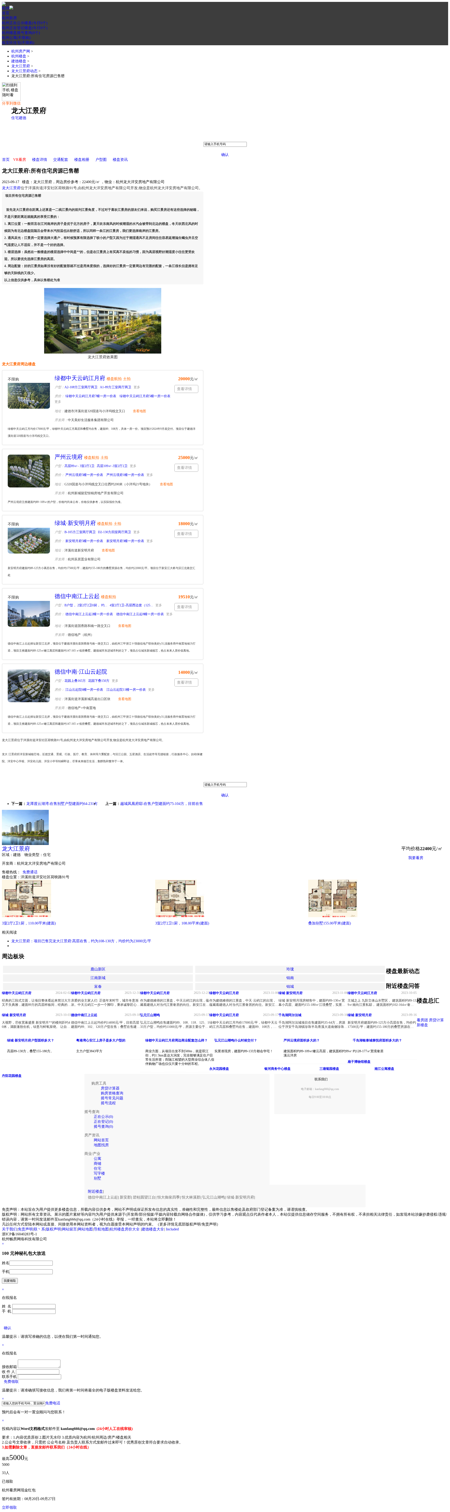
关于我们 (9, 1229)
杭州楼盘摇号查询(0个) (21, 33)
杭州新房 (9, 18)
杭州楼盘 (18, 56)
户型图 (101, 160)
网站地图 (85, 1229)
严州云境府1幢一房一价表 (124, 475)
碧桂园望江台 (144, 1197)
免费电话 (52, 1403)
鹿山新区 (97, 969)
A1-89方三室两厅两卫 (115, 387)
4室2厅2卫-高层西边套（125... (131, 605)
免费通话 (30, 872)
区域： (7, 855)
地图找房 (101, 1145)
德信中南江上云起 (77, 596)
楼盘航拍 (114, 379)
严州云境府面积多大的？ (302, 1040)
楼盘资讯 (120, 160)
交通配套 (60, 160)
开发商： (9, 863)
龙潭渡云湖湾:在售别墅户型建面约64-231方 (62, 804)
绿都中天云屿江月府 (80, 378)
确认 (225, 155)
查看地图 (139, 411)
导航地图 (101, 1229)
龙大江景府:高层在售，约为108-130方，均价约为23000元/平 (101, 941)
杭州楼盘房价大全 (125, 1229)
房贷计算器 (110, 1088)
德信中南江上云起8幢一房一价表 (139, 614)
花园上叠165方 (75, 680)
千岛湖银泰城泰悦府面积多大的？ (377, 1040)
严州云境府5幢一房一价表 (83, 475)
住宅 (15, 118)
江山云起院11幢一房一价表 (125, 689)
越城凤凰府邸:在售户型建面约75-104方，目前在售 (161, 804)
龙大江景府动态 (24, 71)
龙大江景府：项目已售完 (31, 941)
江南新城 (97, 978)
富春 (98, 986)
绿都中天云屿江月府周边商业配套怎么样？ (176, 1040)
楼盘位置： (11, 877)
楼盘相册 (81, 160)
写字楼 (99, 1173)
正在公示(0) (103, 1117)
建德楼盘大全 (153, 1229)
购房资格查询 (112, 1093)
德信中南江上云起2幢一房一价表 (88, 614)
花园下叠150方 (98, 680)
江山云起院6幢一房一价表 (83, 689)
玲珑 (290, 969)
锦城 (290, 986)
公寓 (97, 1159)
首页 (5, 13)
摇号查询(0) (103, 1126)
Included (172, 1229)
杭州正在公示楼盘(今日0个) (24, 23)
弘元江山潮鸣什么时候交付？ (235, 1040)
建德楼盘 (18, 61)
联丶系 (39, 1229)
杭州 (5, 8)
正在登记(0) (103, 1122)
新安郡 (125, 1197)
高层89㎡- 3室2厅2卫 (79, 466)
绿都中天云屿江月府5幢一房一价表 (144, 396)
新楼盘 (422, 1025)
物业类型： (33, 855)
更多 (137, 387)
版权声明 (53, 1229)
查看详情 (184, 389)
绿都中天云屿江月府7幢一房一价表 (90, 396)
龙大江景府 (20, 66)
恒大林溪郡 (191, 1197)
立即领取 (9, 1507)
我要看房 (415, 858)
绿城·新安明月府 (75, 523)
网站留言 (69, 1229)
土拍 (127, 379)
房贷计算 (436, 1020)
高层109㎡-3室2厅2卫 (112, 466)
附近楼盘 (95, 1191)
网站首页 (101, 1140)
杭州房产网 (20, 51)
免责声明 (25, 1229)
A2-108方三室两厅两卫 (81, 387)
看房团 (422, 1020)
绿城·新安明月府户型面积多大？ (30, 1040)
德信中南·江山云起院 (81, 672)
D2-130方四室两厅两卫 (114, 532)
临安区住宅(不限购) (18, 43)
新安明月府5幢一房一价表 (83, 541)
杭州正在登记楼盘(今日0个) (24, 28)
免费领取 (11, 1382)
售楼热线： (11, 872)
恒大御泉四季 (168, 1197)
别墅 (97, 1178)
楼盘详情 (39, 160)
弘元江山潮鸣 (213, 1197)
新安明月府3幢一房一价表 (124, 541)
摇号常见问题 (112, 1098)
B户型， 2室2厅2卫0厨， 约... (85, 605)
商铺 (97, 1163)
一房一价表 (417, 869)
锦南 (290, 978)
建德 (22, 118)
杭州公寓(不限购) (16, 38)
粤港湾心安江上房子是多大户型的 (100, 1040)
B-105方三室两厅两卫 (80, 532)
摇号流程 (108, 1103)
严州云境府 (69, 457)
